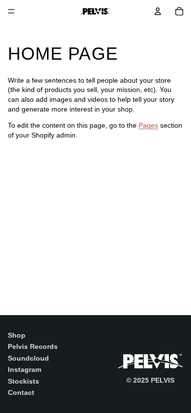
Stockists (23, 381)
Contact (21, 392)
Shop (16, 335)
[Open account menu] (157, 11)
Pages (148, 125)
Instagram (24, 369)
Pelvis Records (33, 346)
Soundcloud (28, 358)
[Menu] (11, 11)
